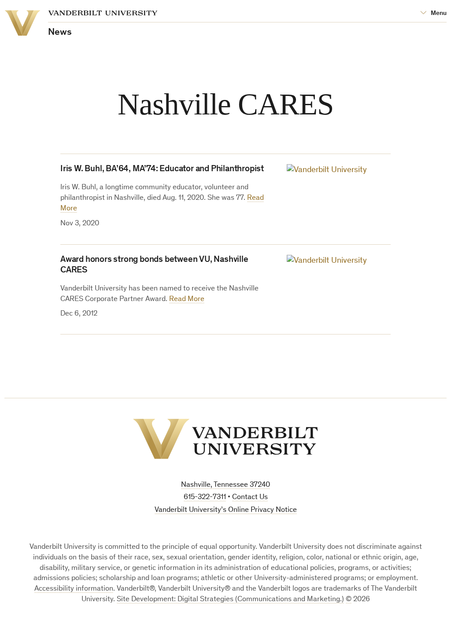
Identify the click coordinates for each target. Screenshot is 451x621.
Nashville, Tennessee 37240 (225, 485)
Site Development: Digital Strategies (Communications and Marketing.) (230, 599)
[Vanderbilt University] (225, 439)
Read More (186, 299)
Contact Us (250, 497)
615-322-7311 (205, 497)
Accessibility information (73, 589)
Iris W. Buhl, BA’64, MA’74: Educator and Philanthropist (162, 169)
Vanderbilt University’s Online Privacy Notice (226, 510)
